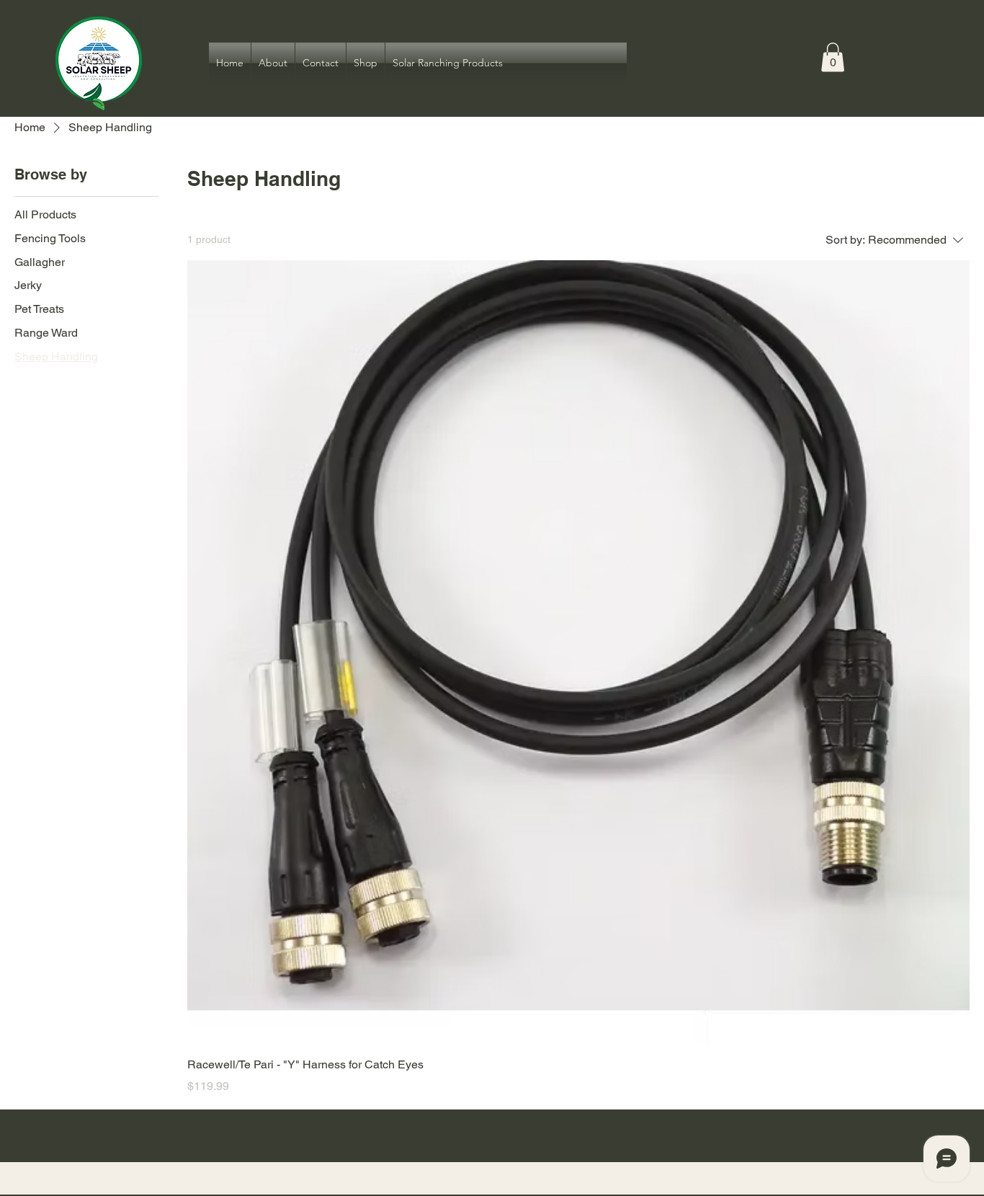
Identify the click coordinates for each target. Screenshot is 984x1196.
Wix (639, 1178)
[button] (832, 57)
